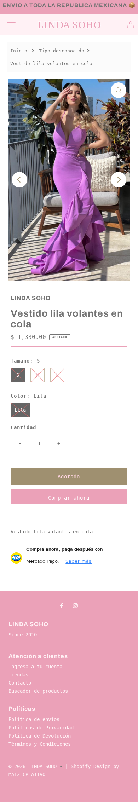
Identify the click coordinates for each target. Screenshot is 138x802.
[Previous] (19, 179)
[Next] (118, 179)
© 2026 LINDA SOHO (32, 766)
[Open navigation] (11, 25)
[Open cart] (130, 24)
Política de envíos (33, 719)
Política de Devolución (39, 736)
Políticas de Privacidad (41, 728)
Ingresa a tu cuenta (35, 666)
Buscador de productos (38, 691)
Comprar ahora (69, 498)
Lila (20, 410)
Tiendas (18, 674)
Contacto (19, 683)
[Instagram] (75, 605)
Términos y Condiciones (39, 744)
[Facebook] (61, 605)
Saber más (78, 561)
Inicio (18, 50)
